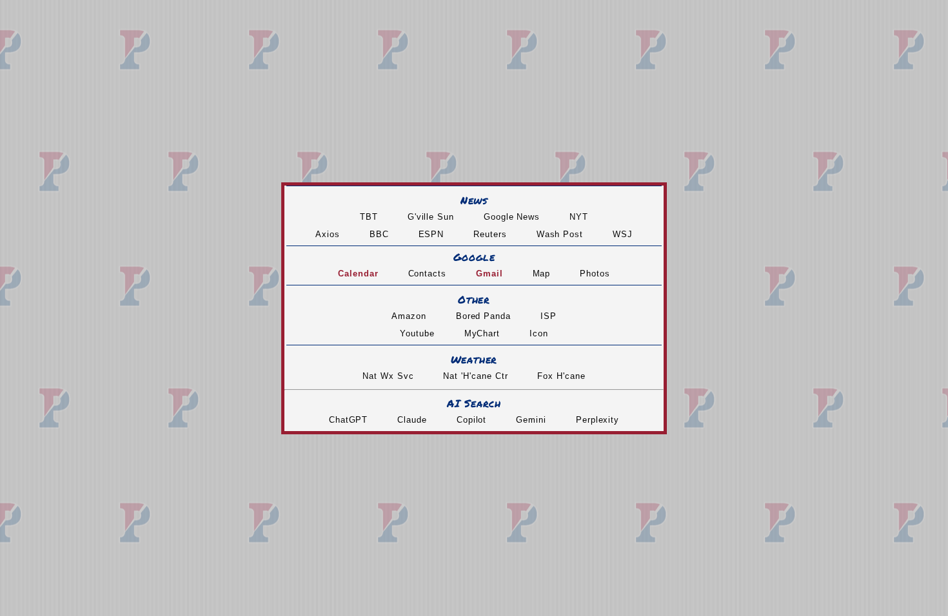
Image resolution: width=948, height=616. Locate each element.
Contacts (427, 273)
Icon (538, 333)
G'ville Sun (431, 217)
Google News (512, 217)
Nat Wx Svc (387, 376)
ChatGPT (348, 420)
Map (542, 273)
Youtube (417, 333)
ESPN (431, 234)
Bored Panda (483, 316)
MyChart (482, 333)
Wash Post (560, 234)
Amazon (408, 316)
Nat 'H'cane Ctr (475, 376)
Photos (595, 273)
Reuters (490, 234)
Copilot (472, 420)
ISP (548, 316)
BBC (379, 234)
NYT (578, 217)
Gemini (531, 420)
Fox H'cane (561, 376)
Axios (327, 234)
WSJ (623, 234)
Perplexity (597, 420)
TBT (369, 217)
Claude (412, 420)
